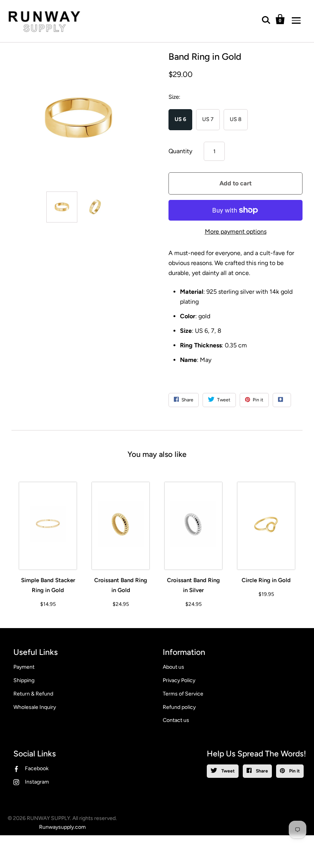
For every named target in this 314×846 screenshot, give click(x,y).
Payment (23, 667)
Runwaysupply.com (62, 827)
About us (173, 667)
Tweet (227, 771)
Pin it (294, 771)
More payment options (236, 231)
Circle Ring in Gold (266, 580)
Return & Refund (33, 694)
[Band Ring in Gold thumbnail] (61, 207)
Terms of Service (183, 694)
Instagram (37, 782)
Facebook (37, 768)
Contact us (176, 720)
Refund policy (179, 707)
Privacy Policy (179, 680)
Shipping (23, 680)
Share (261, 771)
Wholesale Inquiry (34, 707)
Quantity (180, 151)
